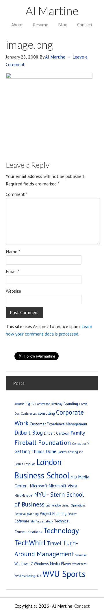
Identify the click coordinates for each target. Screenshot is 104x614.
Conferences (29, 413)
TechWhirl (30, 542)
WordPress (79, 564)
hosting (73, 452)
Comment (17, 194)
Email (13, 271)
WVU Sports (64, 573)
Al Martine (52, 11)
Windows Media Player (52, 563)
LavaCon (30, 464)
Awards (19, 404)
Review (72, 514)
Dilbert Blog (28, 432)
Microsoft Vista (63, 486)
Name (13, 251)
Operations (78, 505)
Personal (20, 514)
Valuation (81, 555)
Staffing (35, 521)
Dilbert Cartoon (56, 433)
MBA (74, 477)
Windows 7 (23, 563)
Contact (82, 606)
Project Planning (53, 513)
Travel (54, 543)
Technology (61, 530)
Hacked (62, 452)
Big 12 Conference (37, 404)
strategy (47, 521)
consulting (46, 413)
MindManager (23, 495)
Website (13, 291)
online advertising (58, 505)
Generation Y (80, 444)
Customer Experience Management (58, 424)
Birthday (56, 404)
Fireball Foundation (42, 442)
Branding (71, 403)
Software (21, 521)
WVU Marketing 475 (27, 576)
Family (77, 432)
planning (33, 514)
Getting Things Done (35, 451)
